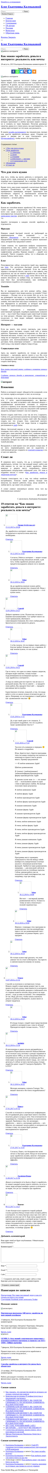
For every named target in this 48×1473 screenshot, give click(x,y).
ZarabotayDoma (24, 1176)
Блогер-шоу (11, 20)
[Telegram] (21, 72)
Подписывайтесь (7, 138)
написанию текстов (9, 216)
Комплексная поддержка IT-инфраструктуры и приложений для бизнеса (24, 1397)
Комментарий (7, 1247)
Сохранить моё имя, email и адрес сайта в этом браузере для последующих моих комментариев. (21, 1280)
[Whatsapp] (17, 72)
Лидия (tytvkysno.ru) (26, 525)
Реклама (9, 28)
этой (27, 276)
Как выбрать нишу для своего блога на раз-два (26, 1457)
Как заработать (12, 150)
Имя (3, 1266)
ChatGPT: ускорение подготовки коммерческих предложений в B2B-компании (26, 1447)
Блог (13, 155)
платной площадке (35, 450)
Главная (9, 18)
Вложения (10, 163)
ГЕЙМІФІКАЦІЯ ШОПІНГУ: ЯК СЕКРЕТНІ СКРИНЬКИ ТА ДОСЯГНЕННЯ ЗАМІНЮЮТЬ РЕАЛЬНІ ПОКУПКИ (25, 1402)
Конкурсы (10, 30)
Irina (24, 580)
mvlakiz (21, 1043)
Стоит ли (10, 165)
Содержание (11, 23)
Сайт (3, 1274)
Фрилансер (13, 237)
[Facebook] (13, 72)
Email (4, 1270)
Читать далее (6, 1332)
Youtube (14, 157)
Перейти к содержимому (11, 2)
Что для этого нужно (15, 148)
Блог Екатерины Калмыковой (21, 6)
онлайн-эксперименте (17, 132)
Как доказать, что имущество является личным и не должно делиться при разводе (26, 1393)
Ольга (20, 978)
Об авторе (10, 25)
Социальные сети (18, 161)
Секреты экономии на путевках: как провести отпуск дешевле (26, 1465)
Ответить (9, 539)
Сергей (21, 608)
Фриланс (15, 152)
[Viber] (26, 72)
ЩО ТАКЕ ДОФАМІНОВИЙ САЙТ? (21, 1426)
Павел (20, 1106)
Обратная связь (12, 33)
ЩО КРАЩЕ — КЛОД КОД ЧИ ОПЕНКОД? (24, 1428)
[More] (34, 72)
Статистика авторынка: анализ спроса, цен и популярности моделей (23, 1431)
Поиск (26, 11)
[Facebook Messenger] (30, 72)
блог (6, 267)
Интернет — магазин (20, 159)
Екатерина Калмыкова (32, 551)
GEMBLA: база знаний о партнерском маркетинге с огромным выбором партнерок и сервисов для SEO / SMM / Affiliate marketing (23, 1341)
